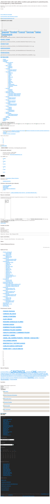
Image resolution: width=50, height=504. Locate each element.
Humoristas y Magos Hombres (12, 178)
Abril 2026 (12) (6, 468)
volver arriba (3, 223)
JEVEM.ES (10, 494)
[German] (29, 32)
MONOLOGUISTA (7, 181)
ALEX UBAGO (7, 319)
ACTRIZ (6, 372)
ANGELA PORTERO (9, 316)
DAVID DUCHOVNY (5, 48)
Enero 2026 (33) (6, 471)
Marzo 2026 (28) (6, 469)
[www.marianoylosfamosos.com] (7, 18)
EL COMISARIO (35, 373)
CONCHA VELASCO (9, 313)
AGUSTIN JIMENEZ (7, 185)
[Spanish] (5, 32)
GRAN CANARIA (33, 374)
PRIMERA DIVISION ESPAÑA (20, 377)
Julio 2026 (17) (6, 464)
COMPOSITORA (4, 373)
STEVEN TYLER (5, 43)
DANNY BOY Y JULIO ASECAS (13, 348)
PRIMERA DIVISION (9, 377)
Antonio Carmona (9, 311)
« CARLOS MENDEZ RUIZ (16, 192)
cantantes (28, 372)
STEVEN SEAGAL (5, 52)
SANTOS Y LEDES (9, 335)
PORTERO (3, 377)
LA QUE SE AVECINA (17, 376)
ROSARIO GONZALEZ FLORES (13, 321)
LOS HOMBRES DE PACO (27, 376)
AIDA (9, 372)
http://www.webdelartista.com (16, 154)
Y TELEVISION (13, 379)
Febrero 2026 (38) (7, 470)
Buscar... (2, 30)
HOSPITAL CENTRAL (43, 374)
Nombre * (13, 219)
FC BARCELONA (25, 374)
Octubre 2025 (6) (6, 474)
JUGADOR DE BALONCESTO (7, 376)
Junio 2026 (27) (6, 466)
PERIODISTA (43, 376)
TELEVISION (5, 379)
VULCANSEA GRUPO (10, 340)
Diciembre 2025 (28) (7, 472)
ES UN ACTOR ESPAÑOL (16, 374)
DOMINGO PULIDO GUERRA (12, 327)
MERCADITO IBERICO (6, 485)
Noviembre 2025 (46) (7, 473)
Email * (29, 219)
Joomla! (2, 495)
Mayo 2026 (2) (6, 467)
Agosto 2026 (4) (6, 463)
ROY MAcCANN (4, 57)
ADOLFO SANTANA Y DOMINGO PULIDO (16, 332)
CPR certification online (46, 247)
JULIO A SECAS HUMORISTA (9, 188)
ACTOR (2, 372)
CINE (34, 371)
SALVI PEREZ (6, 186)
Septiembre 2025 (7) (7, 475)
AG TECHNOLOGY (5, 487)
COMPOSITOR (41, 372)
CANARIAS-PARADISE (6, 482)
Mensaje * (3, 219)
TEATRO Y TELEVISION (39, 377)
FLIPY (4, 189)
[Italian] (37, 32)
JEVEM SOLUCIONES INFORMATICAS (9, 484)
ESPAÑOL (41, 373)
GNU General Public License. (28, 495)
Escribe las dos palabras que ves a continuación (25, 220)
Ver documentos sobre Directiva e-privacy (9, 16)
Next (1, 413)
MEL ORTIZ (5, 187)
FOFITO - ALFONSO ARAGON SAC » (29, 192)
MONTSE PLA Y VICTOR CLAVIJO (14, 343)
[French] (21, 32)
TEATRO (30, 378)
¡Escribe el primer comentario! (9, 133)
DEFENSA (23, 373)
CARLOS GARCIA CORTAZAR (12, 346)
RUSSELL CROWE (5, 39)
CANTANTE (18, 371)
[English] (13, 32)
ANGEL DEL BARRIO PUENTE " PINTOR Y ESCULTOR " (21, 338)
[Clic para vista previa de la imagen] (4, 145)
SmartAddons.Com (45, 493)
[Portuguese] (6, 34)
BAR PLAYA (3, 480)
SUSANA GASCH (8, 324)
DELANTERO (29, 373)
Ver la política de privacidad (6, 14)
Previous (4, 413)
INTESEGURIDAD (5, 489)
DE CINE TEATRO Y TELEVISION (14, 373)
